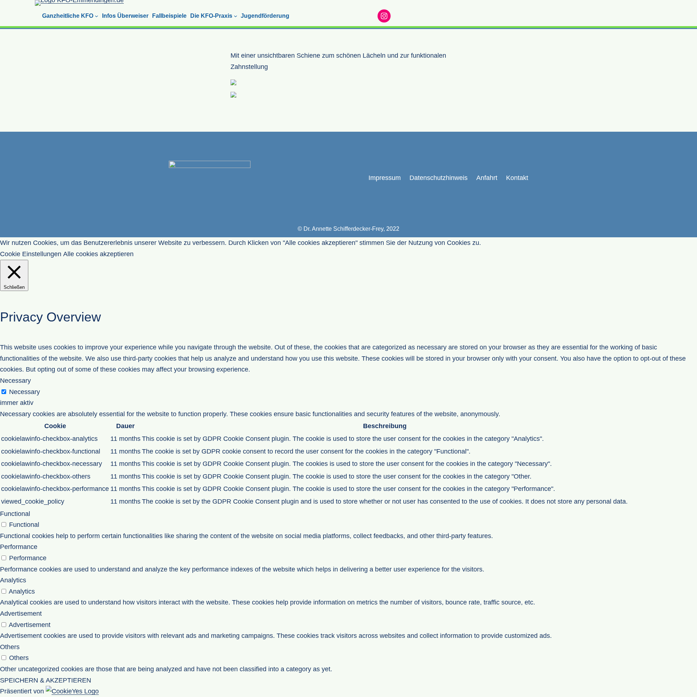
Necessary (24, 391)
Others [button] (10, 647)
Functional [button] (15, 513)
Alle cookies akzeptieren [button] (98, 254)
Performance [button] (18, 546)
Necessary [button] (15, 380)
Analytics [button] (13, 580)
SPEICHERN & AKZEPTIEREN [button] (45, 680)
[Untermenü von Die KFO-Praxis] (235, 16)
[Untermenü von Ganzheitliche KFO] (96, 16)
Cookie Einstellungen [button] (30, 254)
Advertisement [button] (21, 613)
